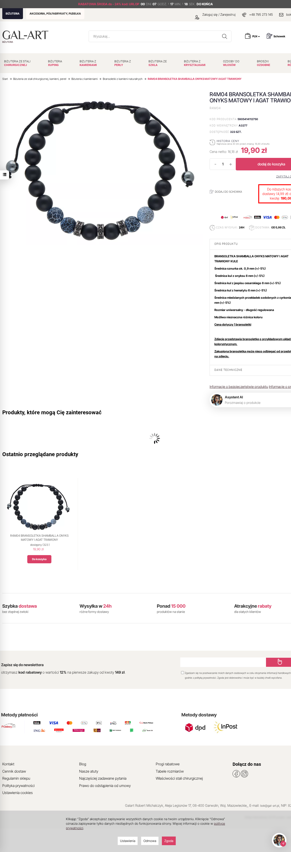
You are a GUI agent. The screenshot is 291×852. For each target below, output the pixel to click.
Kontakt (8, 764)
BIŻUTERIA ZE (157, 63)
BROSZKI (263, 63)
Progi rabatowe (168, 764)
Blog (82, 764)
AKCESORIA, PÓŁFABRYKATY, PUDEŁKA (55, 13)
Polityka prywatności (18, 785)
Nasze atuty (88, 771)
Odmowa (149, 841)
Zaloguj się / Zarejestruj (218, 14)
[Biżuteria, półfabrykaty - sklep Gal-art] (26, 34)
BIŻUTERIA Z (88, 63)
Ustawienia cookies (17, 792)
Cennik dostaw (14, 771)
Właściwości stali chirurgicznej (179, 778)
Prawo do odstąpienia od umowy (105, 785)
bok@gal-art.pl (269, 805)
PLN (255, 36)
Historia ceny (228, 141)
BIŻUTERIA (13, 13)
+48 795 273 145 (261, 14)
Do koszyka (39, 559)
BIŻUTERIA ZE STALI (17, 63)
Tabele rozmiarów (170, 771)
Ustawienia (127, 841)
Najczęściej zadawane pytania (102, 778)
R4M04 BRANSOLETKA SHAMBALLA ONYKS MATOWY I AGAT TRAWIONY (39, 537)
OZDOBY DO (231, 63)
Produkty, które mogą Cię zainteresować (52, 412)
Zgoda (168, 841)
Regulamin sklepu (16, 778)
